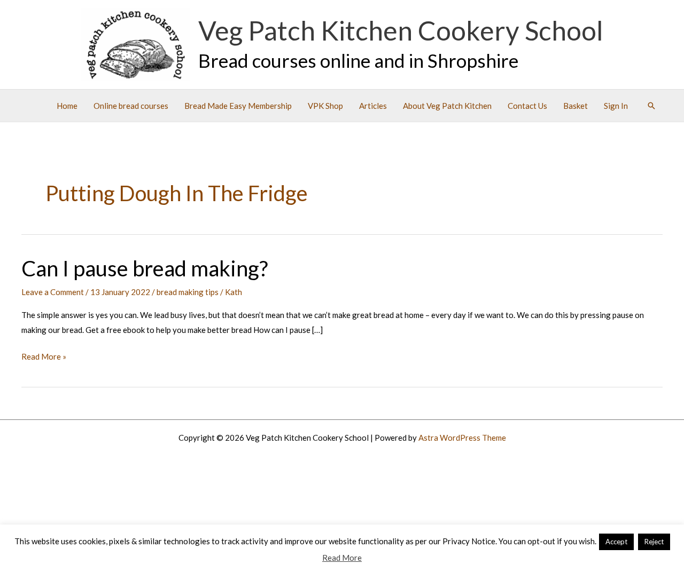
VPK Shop (325, 105)
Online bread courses (131, 105)
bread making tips (188, 292)
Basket (575, 105)
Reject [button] (654, 541)
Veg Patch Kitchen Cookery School (400, 30)
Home (67, 105)
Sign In (616, 105)
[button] (651, 105)
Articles (373, 105)
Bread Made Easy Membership (238, 105)
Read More (342, 557)
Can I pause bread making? (144, 268)
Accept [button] (616, 541)
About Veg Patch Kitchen (447, 105)
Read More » (43, 357)
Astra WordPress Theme (462, 437)
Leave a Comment (52, 292)
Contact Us (527, 105)
